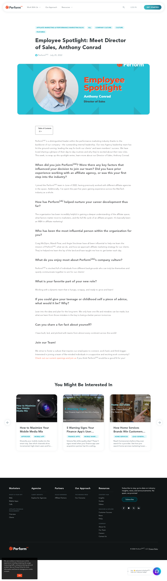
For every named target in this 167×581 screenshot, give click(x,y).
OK (20, 575)
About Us (102, 527)
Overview (12, 514)
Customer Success (105, 512)
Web (10, 498)
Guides (101, 501)
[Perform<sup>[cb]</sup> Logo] (18, 549)
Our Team (102, 530)
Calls (10, 504)
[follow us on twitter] (134, 508)
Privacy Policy (153, 549)
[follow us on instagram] (129, 508)
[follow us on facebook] (124, 508)
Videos (101, 504)
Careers (101, 533)
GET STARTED (153, 7)
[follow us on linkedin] (139, 508)
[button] (7, 422)
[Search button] (123, 7)
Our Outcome (80, 498)
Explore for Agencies (38, 498)
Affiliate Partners (61, 498)
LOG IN (134, 7)
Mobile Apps (13, 501)
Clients (11, 517)
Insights (101, 498)
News (101, 515)
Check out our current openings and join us (55, 358)
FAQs (101, 519)
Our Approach (51, 7)
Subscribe (130, 499)
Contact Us (103, 536)
